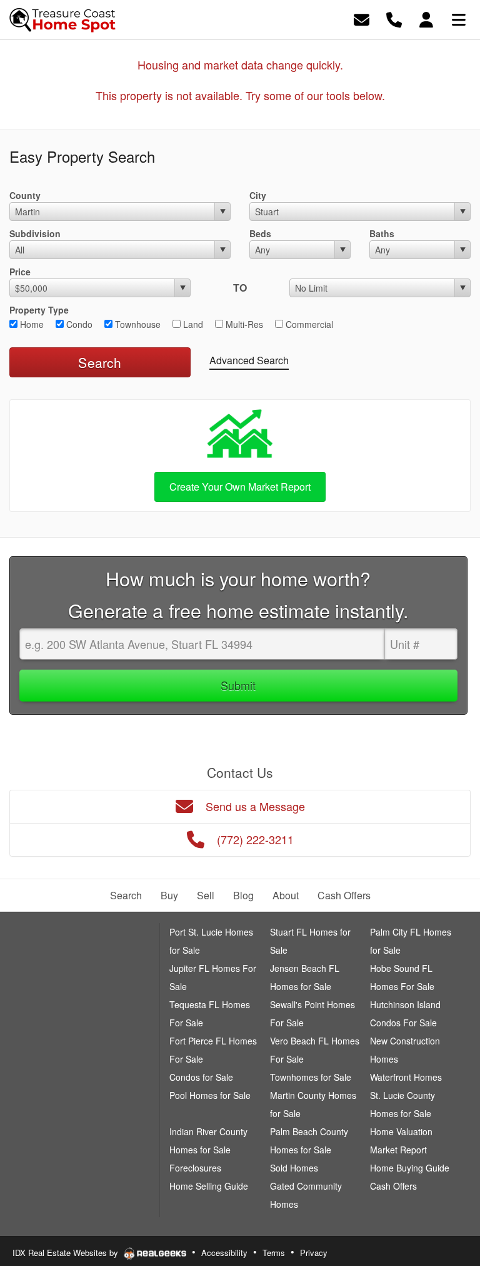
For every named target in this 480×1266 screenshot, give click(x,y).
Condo (78, 324)
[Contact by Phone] (394, 18)
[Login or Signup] (426, 18)
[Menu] (459, 18)
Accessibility (224, 1252)
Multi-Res (243, 324)
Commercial (308, 324)
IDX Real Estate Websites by (66, 1252)
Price (20, 271)
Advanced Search (249, 360)
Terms (273, 1252)
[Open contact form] (361, 18)
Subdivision (35, 233)
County (25, 195)
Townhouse (136, 324)
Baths (381, 233)
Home (31, 324)
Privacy (314, 1252)
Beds (260, 233)
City (257, 195)
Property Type (39, 310)
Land (192, 324)
